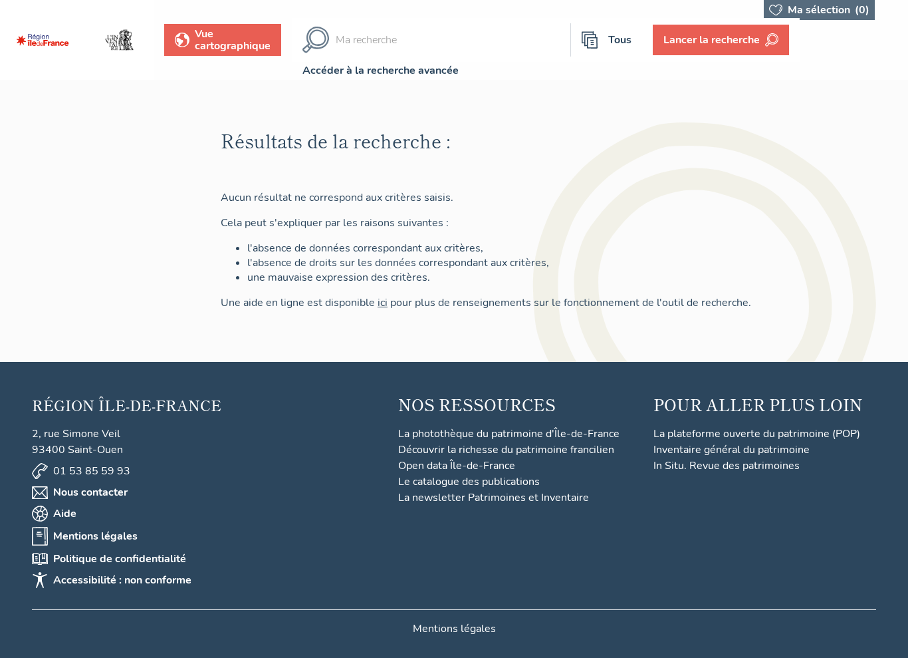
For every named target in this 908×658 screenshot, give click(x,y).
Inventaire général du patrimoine (731, 449)
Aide (64, 513)
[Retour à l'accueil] (42, 40)
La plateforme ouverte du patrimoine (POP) (756, 433)
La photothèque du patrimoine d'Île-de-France (509, 433)
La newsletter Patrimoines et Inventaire (493, 497)
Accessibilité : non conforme (122, 580)
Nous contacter (90, 492)
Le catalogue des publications (469, 481)
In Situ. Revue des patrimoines (726, 465)
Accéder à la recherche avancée (380, 70)
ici (383, 302)
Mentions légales (95, 536)
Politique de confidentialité (119, 559)
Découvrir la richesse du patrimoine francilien (506, 449)
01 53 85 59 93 (91, 471)
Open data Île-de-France (456, 465)
